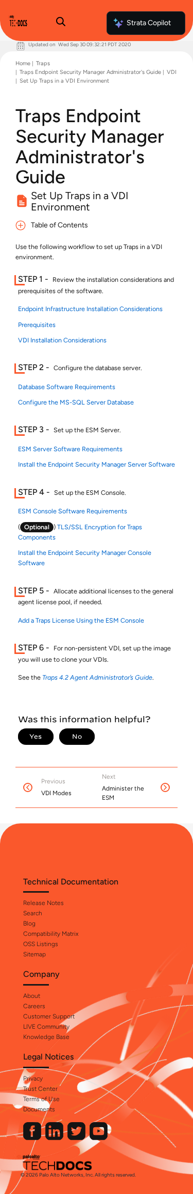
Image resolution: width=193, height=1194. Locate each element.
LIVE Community (46, 1026)
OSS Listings (40, 944)
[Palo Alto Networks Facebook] (33, 1137)
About (31, 995)
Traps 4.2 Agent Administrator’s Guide (97, 677)
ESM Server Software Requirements (70, 449)
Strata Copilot (149, 22)
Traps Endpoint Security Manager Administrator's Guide (90, 72)
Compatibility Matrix (50, 933)
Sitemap (34, 954)
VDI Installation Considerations (62, 340)
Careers (34, 1006)
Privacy (33, 1078)
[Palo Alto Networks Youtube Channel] (99, 1137)
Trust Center (40, 1088)
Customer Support (49, 1016)
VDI (172, 72)
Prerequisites (37, 325)
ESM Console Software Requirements (72, 511)
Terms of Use (41, 1099)
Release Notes (43, 903)
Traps (43, 63)
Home (22, 63)
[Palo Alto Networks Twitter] (77, 1137)
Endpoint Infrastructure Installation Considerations (90, 309)
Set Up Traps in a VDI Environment (64, 81)
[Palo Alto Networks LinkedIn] (55, 1137)
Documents (39, 1109)
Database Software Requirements (66, 387)
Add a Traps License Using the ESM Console (81, 620)
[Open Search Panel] (60, 23)
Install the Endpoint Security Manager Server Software (96, 464)
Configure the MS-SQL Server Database (76, 402)
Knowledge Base (46, 1037)
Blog (29, 923)
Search (32, 913)
